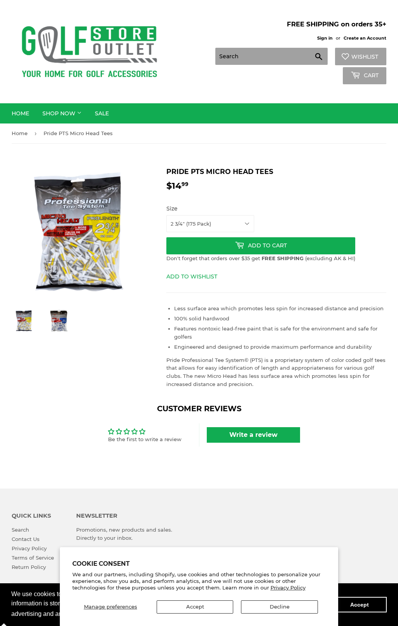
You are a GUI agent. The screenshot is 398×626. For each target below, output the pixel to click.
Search (20, 530)
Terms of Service (33, 558)
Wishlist (364, 56)
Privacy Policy (288, 587)
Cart (370, 75)
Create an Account (365, 38)
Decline (280, 606)
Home (20, 113)
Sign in (325, 38)
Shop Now (59, 113)
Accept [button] (359, 605)
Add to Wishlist (191, 276)
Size (172, 208)
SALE (102, 113)
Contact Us (26, 539)
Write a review (253, 434)
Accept (195, 606)
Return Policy (29, 567)
